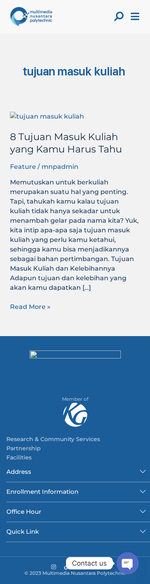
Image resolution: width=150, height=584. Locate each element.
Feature (23, 166)
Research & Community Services (53, 439)
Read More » (30, 306)
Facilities (19, 457)
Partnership (23, 448)
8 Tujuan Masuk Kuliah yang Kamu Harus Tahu (66, 143)
